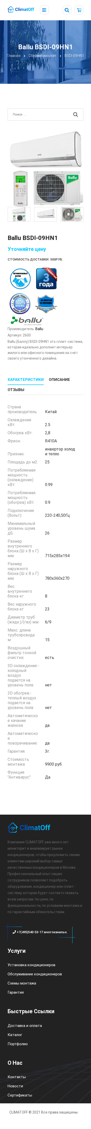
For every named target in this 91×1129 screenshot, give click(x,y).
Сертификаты (20, 1095)
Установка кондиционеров (31, 965)
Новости (15, 1086)
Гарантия (16, 992)
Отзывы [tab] (16, 390)
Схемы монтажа (22, 983)
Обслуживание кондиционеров (35, 974)
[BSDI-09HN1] (45, 169)
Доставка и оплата (25, 1025)
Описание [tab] (59, 379)
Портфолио (18, 1044)
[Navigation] (44, 10)
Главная (13, 56)
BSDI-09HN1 (74, 56)
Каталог (15, 1035)
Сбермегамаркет (42, 56)
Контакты (17, 1077)
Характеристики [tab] (26, 379)
